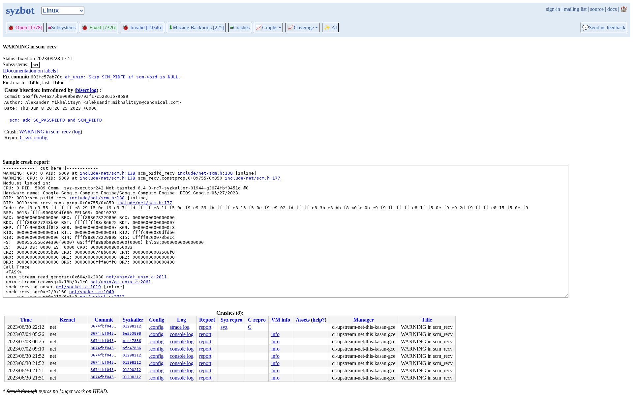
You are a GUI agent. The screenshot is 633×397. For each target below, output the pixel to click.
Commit (104, 320)
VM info (280, 320)
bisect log (86, 90)
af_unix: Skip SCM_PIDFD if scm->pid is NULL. (123, 76)
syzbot (20, 10)
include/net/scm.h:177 (252, 178)
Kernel (67, 320)
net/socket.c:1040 (91, 291)
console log (182, 334)
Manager (363, 320)
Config (156, 320)
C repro (257, 320)
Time (26, 320)
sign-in (553, 9)
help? (319, 320)
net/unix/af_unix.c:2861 (120, 281)
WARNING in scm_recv (45, 131)
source (597, 9)
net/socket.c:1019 (78, 286)
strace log (180, 327)
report (205, 327)
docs (612, 9)
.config (40, 137)
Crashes (240, 27)
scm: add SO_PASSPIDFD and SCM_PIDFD (56, 120)
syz (28, 137)
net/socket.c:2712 (102, 296)
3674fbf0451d (104, 326)
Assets (303, 320)
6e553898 (132, 333)
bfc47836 (132, 341)
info (275, 334)
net (35, 64)
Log (181, 320)
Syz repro (231, 320)
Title (427, 320)
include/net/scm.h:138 (107, 173)
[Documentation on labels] (30, 70)
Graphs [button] (266, 28)
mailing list (575, 9)
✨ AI (330, 27)
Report (207, 320)
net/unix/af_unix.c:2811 (136, 276)
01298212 (132, 326)
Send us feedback (603, 28)
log (77, 131)
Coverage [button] (300, 28)
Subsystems (61, 27)
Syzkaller (133, 320)
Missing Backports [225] (196, 28)
